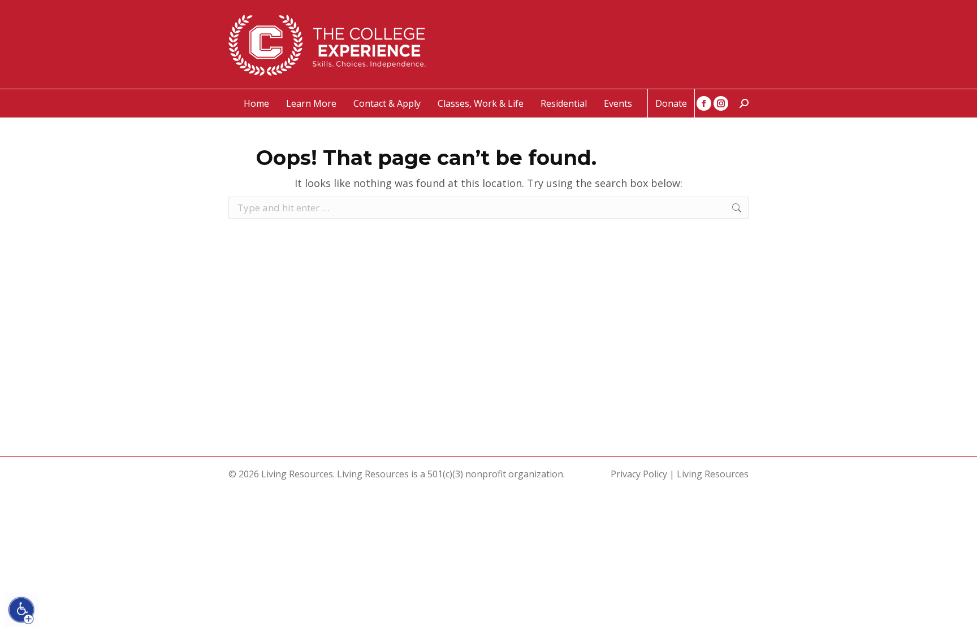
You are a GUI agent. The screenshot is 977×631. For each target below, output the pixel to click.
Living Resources (713, 474)
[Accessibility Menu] (21, 610)
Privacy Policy (639, 474)
